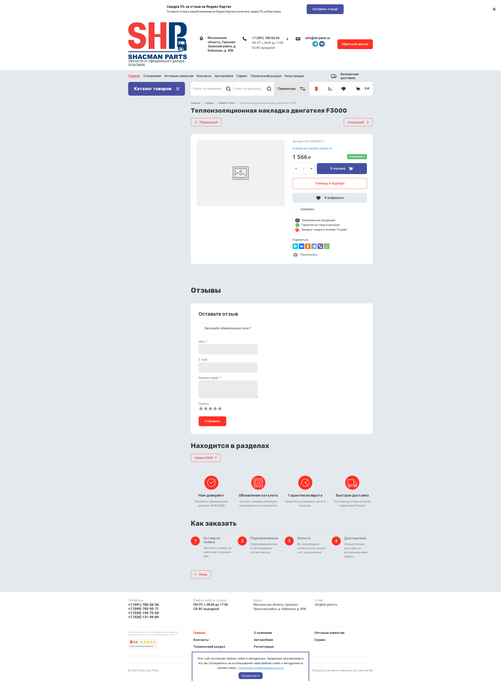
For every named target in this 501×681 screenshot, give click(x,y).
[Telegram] (314, 246)
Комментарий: (210, 378)
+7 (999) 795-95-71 (143, 609)
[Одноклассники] (308, 246)
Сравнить (307, 209)
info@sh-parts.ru (317, 38)
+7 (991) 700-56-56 (265, 38)
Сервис (241, 76)
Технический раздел (265, 76)
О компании (152, 76)
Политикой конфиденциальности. (261, 668)
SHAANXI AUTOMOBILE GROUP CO (312, 148)
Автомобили (224, 76)
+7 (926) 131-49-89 (143, 617)
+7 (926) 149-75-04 (143, 613)
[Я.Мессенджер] (295, 246)
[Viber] (320, 246)
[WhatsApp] (326, 246)
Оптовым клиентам (179, 76)
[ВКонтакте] (301, 246)
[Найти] (228, 89)
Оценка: (204, 403)
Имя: (203, 341)
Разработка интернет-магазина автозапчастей (342, 670)
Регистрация (294, 76)
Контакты (204, 76)
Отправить (212, 421)
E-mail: (203, 359)
